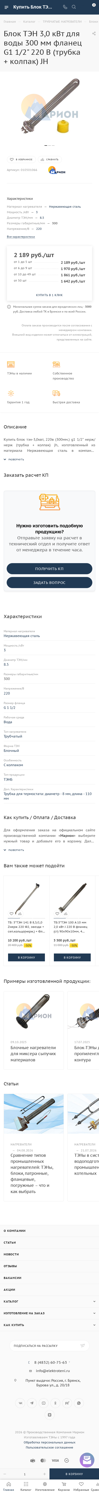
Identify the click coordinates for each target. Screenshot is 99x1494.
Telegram (32, 1403)
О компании (15, 1231)
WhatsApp (79, 1403)
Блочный (11, 750)
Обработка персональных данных (50, 1442)
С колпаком (13, 765)
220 (39, 229)
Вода (8, 722)
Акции (9, 1290)
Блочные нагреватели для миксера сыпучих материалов (33, 1053)
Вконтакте (20, 1403)
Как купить (14, 1325)
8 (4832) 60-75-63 (50, 1362)
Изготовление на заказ (24, 1313)
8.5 (42, 218)
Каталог (11, 1301)
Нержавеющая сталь (65, 207)
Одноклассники (55, 1403)
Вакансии (12, 1278)
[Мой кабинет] (82, 7)
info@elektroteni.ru (53, 1371)
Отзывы (10, 1266)
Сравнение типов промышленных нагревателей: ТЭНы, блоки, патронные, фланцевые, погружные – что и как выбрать (32, 1173)
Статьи (10, 1243)
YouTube (44, 1403)
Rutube (67, 1403)
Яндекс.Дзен (50, 1415)
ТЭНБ (8, 779)
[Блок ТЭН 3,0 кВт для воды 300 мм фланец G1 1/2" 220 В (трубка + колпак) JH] (49, 107)
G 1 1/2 (9, 707)
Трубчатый (13, 736)
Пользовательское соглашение (49, 1447)
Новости (11, 1254)
